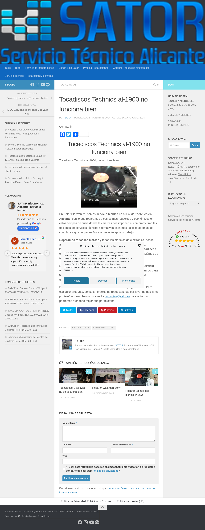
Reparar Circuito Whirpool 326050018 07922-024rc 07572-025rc (27, 314)
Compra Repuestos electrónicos (131, 68)
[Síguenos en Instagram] (37, 84)
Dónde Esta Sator (68, 68)
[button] (139, 246)
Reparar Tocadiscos (81, 327)
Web (64, 456)
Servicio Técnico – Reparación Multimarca (29, 76)
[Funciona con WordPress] (19, 516)
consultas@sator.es (117, 296)
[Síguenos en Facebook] (32, 84)
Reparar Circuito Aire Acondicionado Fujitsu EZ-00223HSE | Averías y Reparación (25, 133)
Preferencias (128, 280)
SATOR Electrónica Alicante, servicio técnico (30, 207)
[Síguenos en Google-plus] (48, 84)
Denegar (102, 280)
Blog (17, 68)
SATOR (68, 117)
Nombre (67, 444)
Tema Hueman (44, 516)
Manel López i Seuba (31, 239)
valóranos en (26, 228)
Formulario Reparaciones (39, 68)
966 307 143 (184, 174)
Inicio (8, 68)
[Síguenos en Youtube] (43, 84)
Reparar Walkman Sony (106, 387)
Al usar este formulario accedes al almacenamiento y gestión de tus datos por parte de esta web (110, 469)
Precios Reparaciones (95, 68)
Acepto (76, 280)
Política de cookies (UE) (130, 501)
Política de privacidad (105, 470)
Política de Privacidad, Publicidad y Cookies (86, 501)
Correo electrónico (122, 444)
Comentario (69, 423)
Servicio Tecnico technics (104, 327)
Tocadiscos (68, 84)
